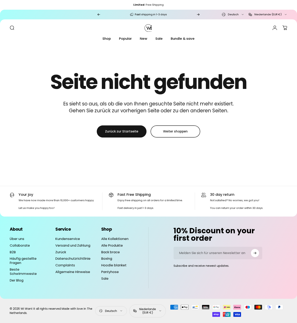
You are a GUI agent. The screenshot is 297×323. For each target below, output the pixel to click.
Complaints (65, 265)
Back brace (110, 252)
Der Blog (16, 280)
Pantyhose (110, 272)
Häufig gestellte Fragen (23, 261)
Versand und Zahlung (72, 246)
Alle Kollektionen (114, 239)
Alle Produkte (112, 246)
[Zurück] (98, 14)
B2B (13, 252)
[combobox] (233, 14)
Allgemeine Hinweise (72, 272)
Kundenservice (67, 239)
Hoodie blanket (113, 265)
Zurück (60, 252)
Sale (104, 279)
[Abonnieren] (255, 253)
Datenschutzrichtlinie (73, 259)
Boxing (106, 259)
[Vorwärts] (198, 14)
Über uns (17, 239)
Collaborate (20, 246)
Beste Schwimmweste (23, 272)
